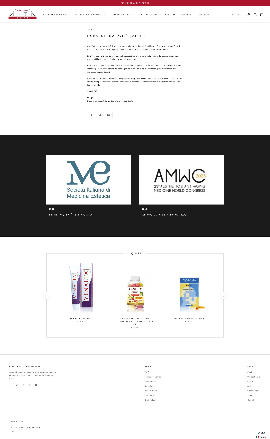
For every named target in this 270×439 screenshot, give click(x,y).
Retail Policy (149, 400)
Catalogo (251, 372)
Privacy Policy (150, 381)
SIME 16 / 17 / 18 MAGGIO (70, 214)
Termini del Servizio (152, 377)
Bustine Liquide (149, 14)
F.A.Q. (146, 372)
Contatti (250, 400)
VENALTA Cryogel (81, 318)
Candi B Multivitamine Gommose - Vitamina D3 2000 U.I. (135, 321)
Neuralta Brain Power (189, 318)
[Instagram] (23, 385)
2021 (13, 431)
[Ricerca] (255, 14)
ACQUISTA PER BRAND (56, 14)
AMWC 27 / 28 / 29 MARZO (164, 214)
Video (249, 395)
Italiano (235, 14)
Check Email (149, 395)
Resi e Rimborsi (151, 390)
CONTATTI (203, 14)
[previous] (46, 295)
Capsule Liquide (122, 14)
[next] (223, 295)
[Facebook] (10, 385)
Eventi (250, 381)
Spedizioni (148, 386)
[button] (263, 437)
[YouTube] (36, 385)
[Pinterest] (30, 385)
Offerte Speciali (254, 377)
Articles (250, 386)
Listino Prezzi (253, 390)
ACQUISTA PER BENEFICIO (90, 14)
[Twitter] (17, 385)
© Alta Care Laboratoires (26, 428)
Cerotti (170, 14)
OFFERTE (186, 14)
